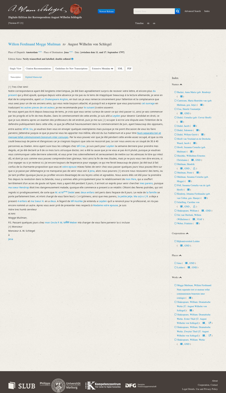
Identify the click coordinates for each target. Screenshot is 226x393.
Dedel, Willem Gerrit (187, 134)
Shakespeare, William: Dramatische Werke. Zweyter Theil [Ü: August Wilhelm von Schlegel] (193, 331)
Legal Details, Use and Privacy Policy (200, 389)
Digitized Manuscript (33, 77)
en (154, 23)
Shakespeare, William (187, 210)
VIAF (199, 219)
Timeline (139, 23)
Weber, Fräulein (184, 223)
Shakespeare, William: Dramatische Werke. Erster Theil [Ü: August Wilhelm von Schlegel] (193, 318)
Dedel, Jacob (183, 125)
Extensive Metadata (101, 68)
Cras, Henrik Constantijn (188, 109)
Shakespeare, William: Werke (191, 339)
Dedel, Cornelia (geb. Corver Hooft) (194, 117)
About (215, 380)
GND (40, 52)
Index (207, 11)
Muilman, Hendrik (186, 164)
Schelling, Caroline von (188, 202)
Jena (179, 263)
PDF (129, 68)
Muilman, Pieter (184, 172)
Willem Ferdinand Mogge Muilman (35, 44)
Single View (15, 68)
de (148, 23)
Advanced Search (192, 11)
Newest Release (106, 11)
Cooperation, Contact (208, 384)
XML (120, 68)
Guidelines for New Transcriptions (71, 68)
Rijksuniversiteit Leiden (188, 241)
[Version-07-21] (15, 23)
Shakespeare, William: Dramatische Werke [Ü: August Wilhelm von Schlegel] (193, 306)
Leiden (180, 267)
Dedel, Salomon (184, 130)
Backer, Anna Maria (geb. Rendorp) (194, 92)
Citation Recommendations (38, 68)
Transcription (15, 77)
